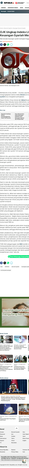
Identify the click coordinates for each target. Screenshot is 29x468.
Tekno (12, 438)
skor (21, 7)
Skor (24, 432)
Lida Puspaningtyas (7, 41)
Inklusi (23, 100)
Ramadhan (14, 442)
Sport (24, 436)
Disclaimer (2, 451)
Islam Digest (26, 434)
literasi (22, 95)
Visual (12, 440)
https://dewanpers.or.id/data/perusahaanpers (12, 460)
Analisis (13, 436)
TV (0, 442)
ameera (3, 7)
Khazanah (2, 434)
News (1, 436)
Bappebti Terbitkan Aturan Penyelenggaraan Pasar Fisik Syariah (6, 116)
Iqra (12, 434)
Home (1, 28)
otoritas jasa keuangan (6, 270)
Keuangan (3, 11)
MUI (21, 244)
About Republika (4, 449)
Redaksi (13, 449)
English (24, 440)
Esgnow (2, 440)
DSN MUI (7, 266)
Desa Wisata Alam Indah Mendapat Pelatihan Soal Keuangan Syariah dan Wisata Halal (19, 116)
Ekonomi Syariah (13, 7)
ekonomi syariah (15, 266)
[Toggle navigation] (1, 3)
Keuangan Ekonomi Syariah (19, 28)
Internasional (3, 438)
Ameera (2, 432)
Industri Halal (10, 11)
